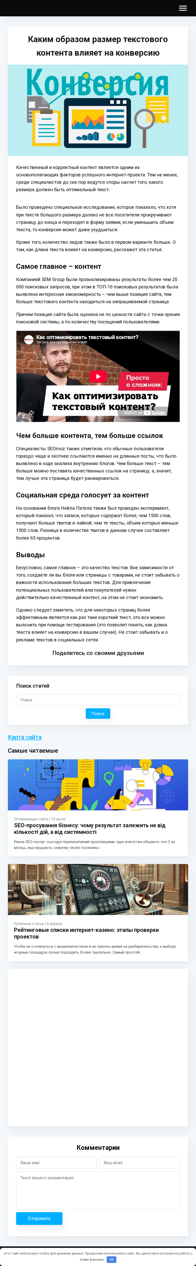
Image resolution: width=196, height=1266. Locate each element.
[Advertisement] (47, 1046)
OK (111, 1259)
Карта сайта (25, 737)
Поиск (98, 713)
